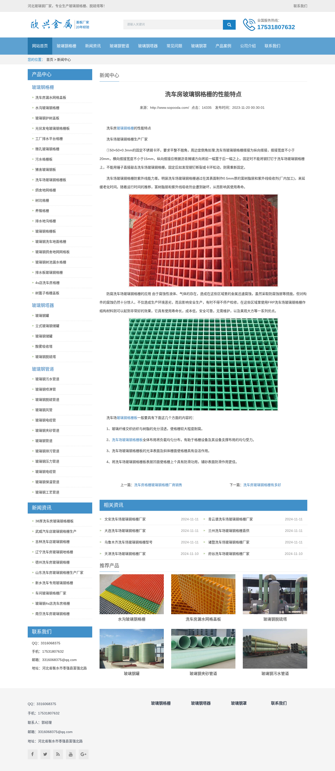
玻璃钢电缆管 (45, 420)
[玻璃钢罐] (132, 649)
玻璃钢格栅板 (127, 418)
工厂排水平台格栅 (49, 139)
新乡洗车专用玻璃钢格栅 (54, 583)
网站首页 (40, 46)
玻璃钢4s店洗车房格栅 (52, 603)
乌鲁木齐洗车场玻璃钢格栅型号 (128, 542)
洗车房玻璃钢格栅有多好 (262, 485)
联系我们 (300, 6)
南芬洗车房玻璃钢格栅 (52, 614)
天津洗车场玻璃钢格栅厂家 (125, 554)
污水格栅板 (43, 159)
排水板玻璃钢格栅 (49, 272)
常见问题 (174, 46)
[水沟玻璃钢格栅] (132, 594)
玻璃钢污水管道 (275, 674)
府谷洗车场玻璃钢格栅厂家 (228, 554)
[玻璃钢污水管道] (275, 649)
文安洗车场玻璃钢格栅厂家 (125, 519)
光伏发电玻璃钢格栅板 (52, 128)
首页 (49, 59)
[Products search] (229, 25)
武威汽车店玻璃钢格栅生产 (56, 531)
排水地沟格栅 (45, 221)
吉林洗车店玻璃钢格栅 (52, 542)
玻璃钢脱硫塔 (275, 619)
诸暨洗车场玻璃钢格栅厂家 (228, 542)
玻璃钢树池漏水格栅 (50, 262)
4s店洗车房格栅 (47, 283)
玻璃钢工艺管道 (47, 492)
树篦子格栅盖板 (47, 293)
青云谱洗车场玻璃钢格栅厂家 (230, 519)
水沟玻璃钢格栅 (131, 619)
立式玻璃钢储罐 (47, 326)
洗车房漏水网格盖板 (203, 619)
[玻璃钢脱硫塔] (275, 594)
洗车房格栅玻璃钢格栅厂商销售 (158, 485)
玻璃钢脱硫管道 (47, 400)
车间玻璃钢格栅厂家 (50, 593)
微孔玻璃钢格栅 (47, 149)
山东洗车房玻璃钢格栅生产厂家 (59, 573)
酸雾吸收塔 (43, 346)
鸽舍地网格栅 (45, 190)
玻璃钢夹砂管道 (203, 674)
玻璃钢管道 (119, 46)
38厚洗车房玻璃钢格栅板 (54, 521)
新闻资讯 (93, 46)
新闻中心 (64, 59)
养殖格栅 (42, 211)
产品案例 (223, 46)
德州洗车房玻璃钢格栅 (52, 562)
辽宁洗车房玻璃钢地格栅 (54, 552)
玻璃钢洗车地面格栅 (50, 242)
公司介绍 (248, 46)
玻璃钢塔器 (148, 46)
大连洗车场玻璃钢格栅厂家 (125, 531)
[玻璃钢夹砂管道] (203, 649)
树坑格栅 (42, 200)
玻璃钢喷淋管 (45, 389)
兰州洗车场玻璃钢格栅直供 (228, 531)
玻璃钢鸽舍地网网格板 (52, 252)
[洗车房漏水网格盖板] (203, 594)
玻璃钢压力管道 (47, 461)
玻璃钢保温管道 (47, 482)
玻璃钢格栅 (66, 46)
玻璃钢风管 (43, 410)
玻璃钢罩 (199, 46)
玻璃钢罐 (132, 674)
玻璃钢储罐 (43, 336)
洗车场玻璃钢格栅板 (127, 440)
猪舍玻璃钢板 (45, 169)
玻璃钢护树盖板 (47, 118)
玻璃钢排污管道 (47, 451)
